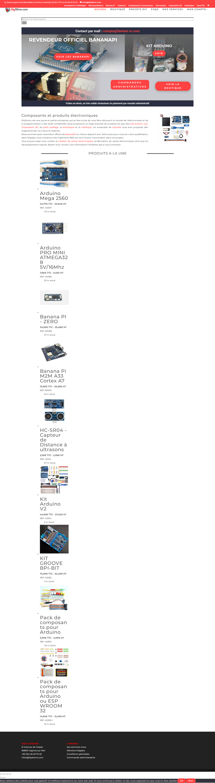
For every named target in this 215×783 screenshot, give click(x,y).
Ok (181, 780)
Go (24, 22)
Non (190, 780)
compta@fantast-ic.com (121, 31)
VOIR (159, 53)
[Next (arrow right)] (4, 777)
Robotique (189, 6)
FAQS (155, 9)
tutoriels (116, 127)
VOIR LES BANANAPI (73, 56)
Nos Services (172, 9)
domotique (68, 127)
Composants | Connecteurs (140, 6)
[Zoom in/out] (10, 774)
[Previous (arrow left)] (1, 777)
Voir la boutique (173, 86)
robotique (86, 127)
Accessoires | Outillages (75, 6)
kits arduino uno (139, 123)
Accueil (100, 9)
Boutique (117, 9)
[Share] (4, 774)
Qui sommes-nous (76, 747)
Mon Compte (196, 9)
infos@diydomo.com (32, 757)
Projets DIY (138, 9)
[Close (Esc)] (1, 774)
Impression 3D (175, 6)
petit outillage (50, 127)
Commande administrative (81, 757)
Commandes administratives (130, 84)
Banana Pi (110, 6)
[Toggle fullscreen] (7, 774)
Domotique (161, 6)
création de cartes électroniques (75, 141)
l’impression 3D (30, 127)
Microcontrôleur (95, 6)
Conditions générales (78, 754)
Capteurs (122, 6)
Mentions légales (76, 750)
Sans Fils (201, 6)
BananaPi (71, 134)
